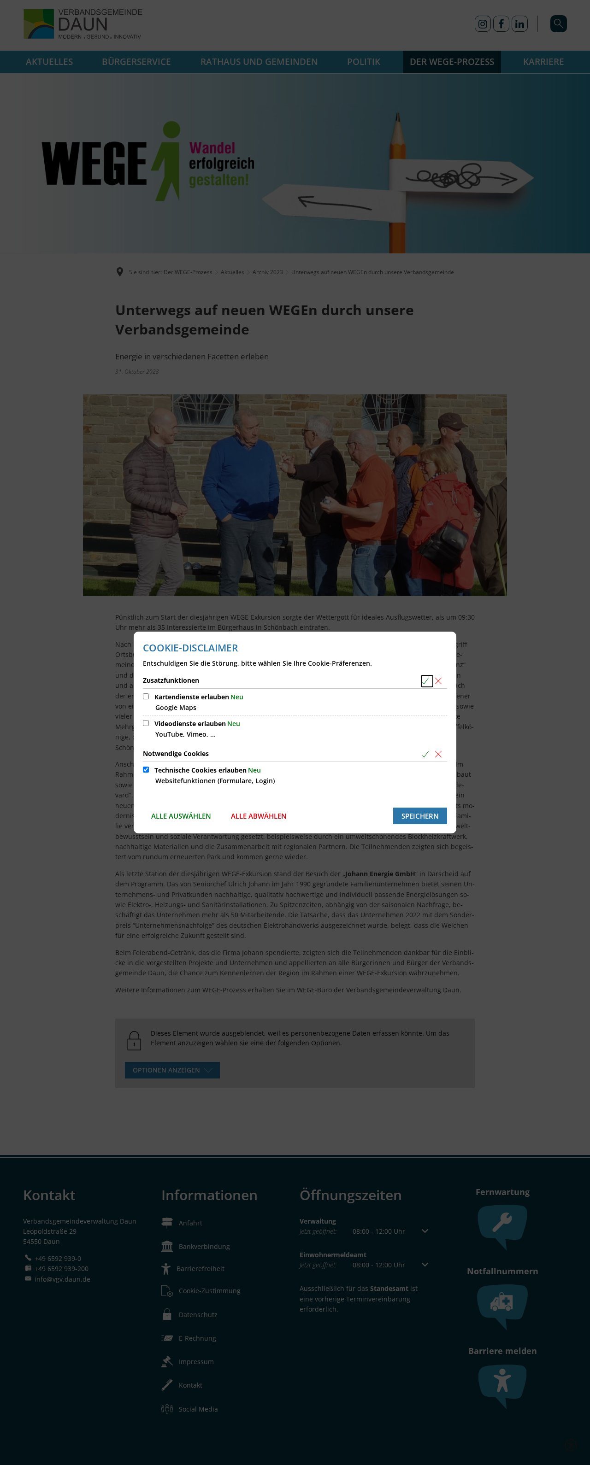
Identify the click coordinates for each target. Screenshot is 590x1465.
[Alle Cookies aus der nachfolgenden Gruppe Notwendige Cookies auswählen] (427, 754)
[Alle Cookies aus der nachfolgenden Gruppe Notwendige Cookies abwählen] (440, 754)
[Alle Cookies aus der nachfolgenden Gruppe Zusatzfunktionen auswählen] (427, 681)
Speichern (420, 815)
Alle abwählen (259, 815)
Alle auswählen (181, 815)
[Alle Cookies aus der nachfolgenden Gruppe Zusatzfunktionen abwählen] (440, 681)
